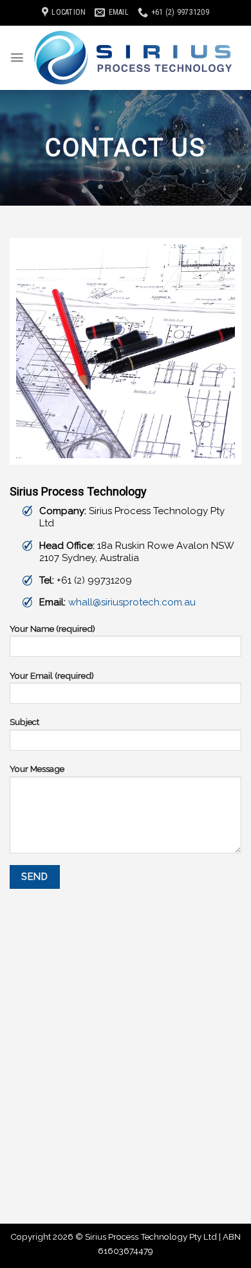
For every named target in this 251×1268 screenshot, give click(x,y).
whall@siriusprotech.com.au (132, 602)
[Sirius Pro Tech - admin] (133, 57)
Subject (24, 722)
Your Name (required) (52, 628)
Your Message (37, 768)
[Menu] (17, 57)
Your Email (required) (52, 675)
